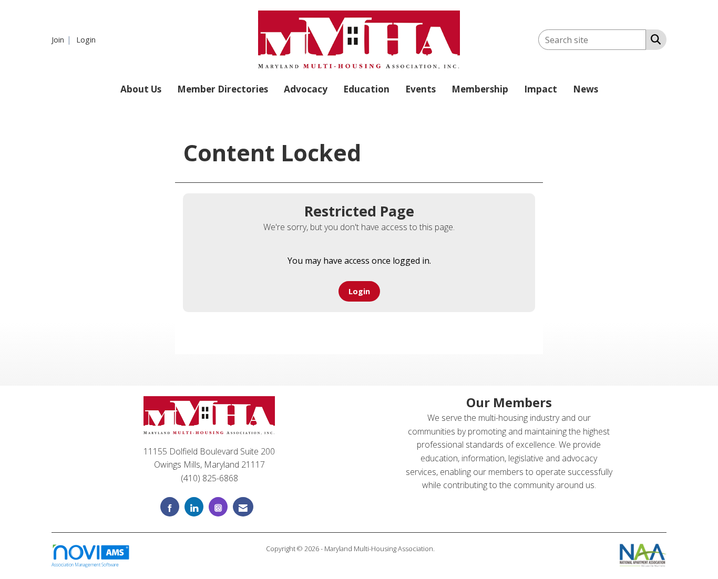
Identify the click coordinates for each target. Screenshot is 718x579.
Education (366, 89)
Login (359, 291)
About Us (140, 89)
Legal (444, 548)
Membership (480, 89)
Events (420, 89)
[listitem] (63, 39)
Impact (540, 89)
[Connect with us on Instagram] (218, 506)
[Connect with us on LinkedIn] (193, 506)
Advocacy (305, 89)
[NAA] (643, 554)
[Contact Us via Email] (243, 506)
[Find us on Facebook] (169, 506)
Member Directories (222, 89)
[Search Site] (653, 38)
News (585, 89)
